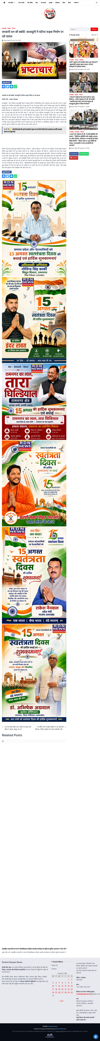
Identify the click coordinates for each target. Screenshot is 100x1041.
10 (53, 986)
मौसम (69, 3)
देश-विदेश (30, 3)
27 (62, 992)
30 (72, 992)
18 (56, 989)
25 (56, 992)
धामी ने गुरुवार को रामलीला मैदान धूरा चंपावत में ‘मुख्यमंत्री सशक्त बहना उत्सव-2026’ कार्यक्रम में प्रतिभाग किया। (83, 64)
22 (69, 989)
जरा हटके (43, 3)
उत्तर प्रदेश (21, 3)
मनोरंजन (76, 3)
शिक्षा (64, 3)
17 (53, 989)
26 (59, 992)
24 (53, 992)
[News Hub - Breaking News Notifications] (95, 1036)
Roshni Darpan (52, 1026)
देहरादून (76, 60)
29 (69, 992)
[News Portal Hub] (50, 1035)
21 (65, 989)
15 (68, 986)
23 (72, 989)
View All (94, 35)
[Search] (96, 2)
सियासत (57, 3)
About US (54, 965)
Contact (54, 969)
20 (62, 989)
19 (59, 989)
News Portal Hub (61, 1029)
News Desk (7, 40)
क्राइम (50, 3)
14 (65, 986)
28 (66, 992)
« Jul (61, 1001)
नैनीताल (13, 28)
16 (72, 986)
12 (59, 986)
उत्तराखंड (10, 3)
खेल (37, 3)
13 (62, 986)
